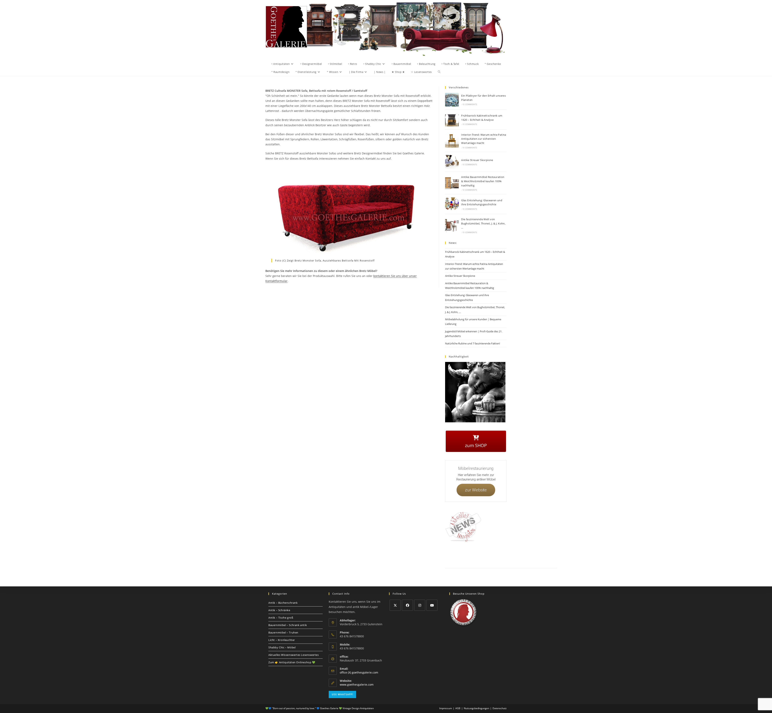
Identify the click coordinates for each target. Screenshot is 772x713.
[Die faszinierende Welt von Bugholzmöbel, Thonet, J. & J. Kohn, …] (452, 225)
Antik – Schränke (279, 610)
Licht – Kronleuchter (281, 640)
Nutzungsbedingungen (528, 554)
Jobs (511, 554)
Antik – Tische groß (280, 617)
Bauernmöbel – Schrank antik (287, 625)
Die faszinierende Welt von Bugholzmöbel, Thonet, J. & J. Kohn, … (483, 223)
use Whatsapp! (342, 694)
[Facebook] (407, 605)
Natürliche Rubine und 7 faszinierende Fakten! (472, 343)
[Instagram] (419, 605)
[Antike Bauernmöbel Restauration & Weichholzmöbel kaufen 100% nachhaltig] (452, 183)
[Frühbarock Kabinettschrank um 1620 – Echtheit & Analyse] (452, 119)
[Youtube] (431, 605)
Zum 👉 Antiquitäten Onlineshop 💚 (291, 662)
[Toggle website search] (439, 72)
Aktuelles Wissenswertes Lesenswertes (293, 655)
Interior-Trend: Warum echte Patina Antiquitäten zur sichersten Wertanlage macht (483, 139)
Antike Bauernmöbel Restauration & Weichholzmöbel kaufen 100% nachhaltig (482, 181)
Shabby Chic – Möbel (282, 647)
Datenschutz (491, 554)
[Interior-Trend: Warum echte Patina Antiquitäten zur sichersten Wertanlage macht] (452, 141)
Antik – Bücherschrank (283, 602)
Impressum (476, 554)
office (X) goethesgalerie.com (359, 672)
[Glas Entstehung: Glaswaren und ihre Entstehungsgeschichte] (452, 204)
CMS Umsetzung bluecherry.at (549, 559)
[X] (395, 605)
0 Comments (470, 104)
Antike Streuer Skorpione (477, 160)
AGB (503, 554)
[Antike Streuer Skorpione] (452, 162)
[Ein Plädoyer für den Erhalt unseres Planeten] (452, 99)
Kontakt (463, 554)
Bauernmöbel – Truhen (283, 632)
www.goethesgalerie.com (357, 684)
